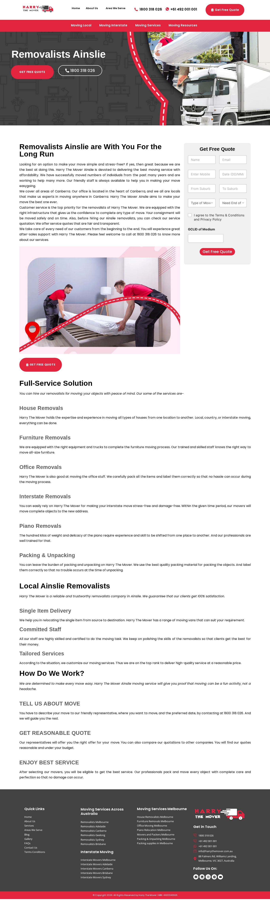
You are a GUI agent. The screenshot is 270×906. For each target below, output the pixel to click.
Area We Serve (115, 8)
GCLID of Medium (201, 229)
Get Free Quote (217, 251)
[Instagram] (208, 876)
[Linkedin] (202, 876)
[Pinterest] (214, 876)
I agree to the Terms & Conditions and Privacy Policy (219, 217)
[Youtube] (220, 876)
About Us (92, 8)
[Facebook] (195, 876)
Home (76, 8)
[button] (93, 8)
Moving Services (148, 25)
